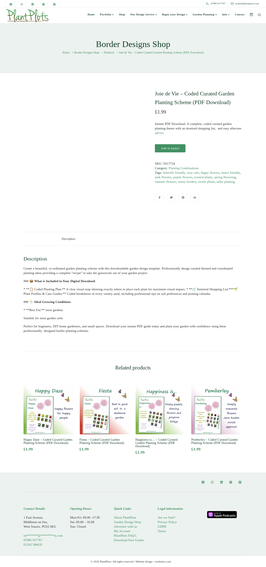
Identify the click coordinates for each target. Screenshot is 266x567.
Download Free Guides (129, 540)
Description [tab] (68, 238)
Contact (240, 14)
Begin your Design (173, 14)
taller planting (226, 181)
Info (224, 14)
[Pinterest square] (43, 4)
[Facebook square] (11, 4)
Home (91, 14)
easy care (193, 172)
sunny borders (187, 181)
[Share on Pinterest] (182, 197)
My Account (122, 531)
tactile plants (206, 181)
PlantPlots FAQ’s (125, 535)
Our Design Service (142, 14)
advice (159, 133)
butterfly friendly (174, 172)
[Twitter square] (54, 4)
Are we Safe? (166, 517)
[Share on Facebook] (159, 197)
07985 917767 (33, 540)
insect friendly (230, 172)
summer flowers (165, 181)
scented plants (203, 177)
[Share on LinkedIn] (194, 197)
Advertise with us (125, 526)
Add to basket (170, 148)
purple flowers (182, 177)
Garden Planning (203, 14)
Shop (122, 14)
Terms (162, 531)
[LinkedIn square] (32, 4)
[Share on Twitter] (171, 197)
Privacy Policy (167, 522)
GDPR (162, 526)
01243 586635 (33, 544)
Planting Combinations (184, 168)
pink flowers (163, 177)
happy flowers (210, 172)
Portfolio (105, 14)
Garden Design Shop (127, 522)
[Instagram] (21, 4)
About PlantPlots (125, 517)
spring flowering (225, 177)
